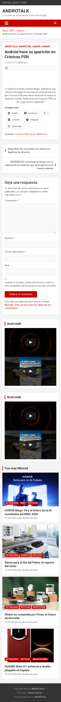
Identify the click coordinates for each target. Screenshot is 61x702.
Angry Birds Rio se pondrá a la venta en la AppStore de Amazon (29, 151)
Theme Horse (34, 692)
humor (32, 134)
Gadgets (25, 555)
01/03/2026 (11, 518)
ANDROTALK (15, 11)
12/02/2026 (11, 622)
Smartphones (40, 659)
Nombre (10, 238)
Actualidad (12, 503)
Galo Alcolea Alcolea (28, 518)
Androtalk (11, 46)
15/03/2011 (11, 62)
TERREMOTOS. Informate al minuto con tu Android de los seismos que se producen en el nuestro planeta (29, 165)
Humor (36, 46)
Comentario (12, 200)
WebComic (42, 134)
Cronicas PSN (21, 134)
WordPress (40, 696)
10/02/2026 (11, 674)
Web (7, 265)
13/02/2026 (11, 570)
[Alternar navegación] (6, 23)
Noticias (33, 503)
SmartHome (39, 607)
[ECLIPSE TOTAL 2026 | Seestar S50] (30, 342)
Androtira (25, 46)
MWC (23, 503)
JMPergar (22, 62)
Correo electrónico (15, 251)
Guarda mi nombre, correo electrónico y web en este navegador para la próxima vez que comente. (30, 284)
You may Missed (16, 468)
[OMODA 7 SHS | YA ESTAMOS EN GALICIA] (30, 371)
